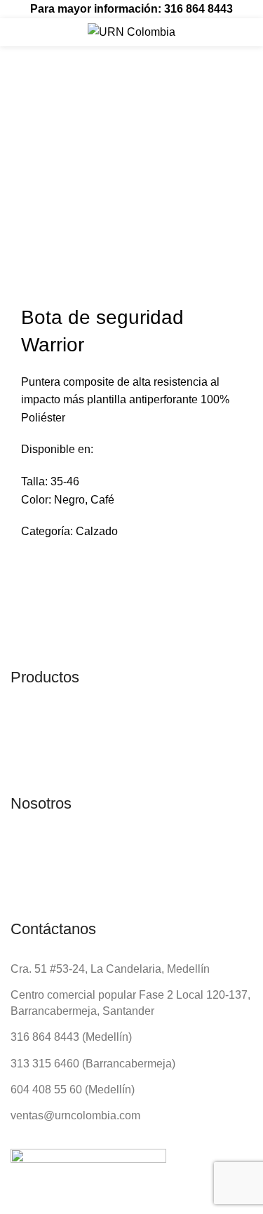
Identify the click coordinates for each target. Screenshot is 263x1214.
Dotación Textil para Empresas (123, 63)
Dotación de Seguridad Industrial (128, 87)
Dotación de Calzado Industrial (124, 110)
